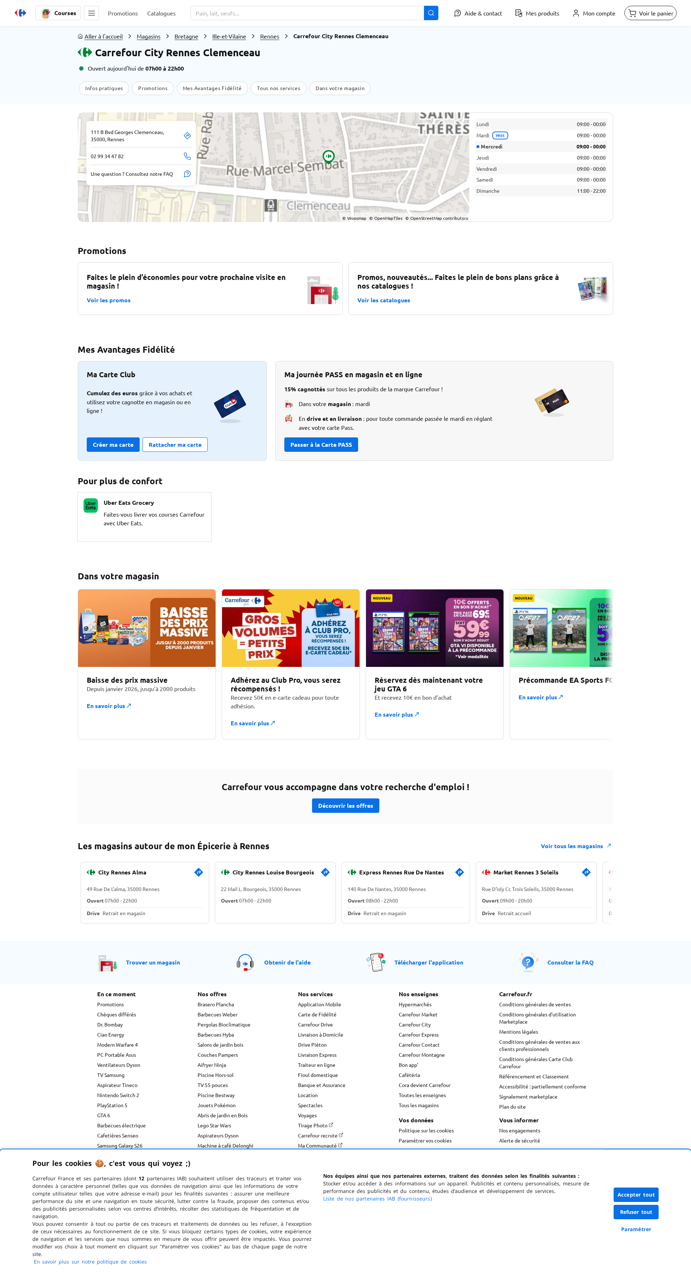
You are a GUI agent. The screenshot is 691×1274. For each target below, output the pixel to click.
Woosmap (354, 218)
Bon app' (408, 1064)
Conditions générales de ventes (535, 1004)
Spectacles (310, 1105)
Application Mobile (319, 1004)
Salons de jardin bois (220, 1044)
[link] (198, 875)
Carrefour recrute (318, 1135)
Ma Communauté (318, 1145)
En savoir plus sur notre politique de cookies (90, 1261)
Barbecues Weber (218, 1014)
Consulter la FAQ (570, 962)
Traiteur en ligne (316, 1064)
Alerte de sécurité (519, 1140)
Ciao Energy (110, 1034)
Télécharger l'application (428, 962)
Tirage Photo (313, 1125)
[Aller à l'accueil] (20, 13)
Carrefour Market (418, 1014)
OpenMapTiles (385, 218)
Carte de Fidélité (317, 1014)
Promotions (110, 1004)
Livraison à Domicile (320, 1034)
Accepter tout (636, 1194)
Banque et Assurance (322, 1085)
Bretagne (186, 36)
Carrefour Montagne (422, 1054)
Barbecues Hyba (216, 1034)
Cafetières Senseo (117, 1135)
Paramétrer (636, 1229)
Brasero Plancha (216, 1004)
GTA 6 (103, 1115)
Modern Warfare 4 (117, 1044)
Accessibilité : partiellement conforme (542, 1086)
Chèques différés (116, 1014)
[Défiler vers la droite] (596, 664)
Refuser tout (636, 1211)
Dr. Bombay (110, 1024)
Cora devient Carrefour (425, 1085)
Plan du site (512, 1106)
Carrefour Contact (419, 1044)
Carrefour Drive (315, 1024)
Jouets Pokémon (217, 1105)
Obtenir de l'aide (287, 962)
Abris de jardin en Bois (223, 1115)
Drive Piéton (312, 1044)
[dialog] (345, 1211)
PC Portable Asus (116, 1054)
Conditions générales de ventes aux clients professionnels (539, 1045)
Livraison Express (317, 1054)
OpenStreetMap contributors (436, 218)
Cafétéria (409, 1075)
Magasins (149, 36)
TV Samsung (111, 1075)
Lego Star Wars (214, 1125)
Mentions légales (518, 1031)
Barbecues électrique (121, 1125)
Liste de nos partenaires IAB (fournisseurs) (377, 1198)
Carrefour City (415, 1024)
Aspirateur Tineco (117, 1085)
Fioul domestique (318, 1075)
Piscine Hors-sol (216, 1075)
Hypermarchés (415, 1004)
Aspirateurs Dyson (218, 1135)
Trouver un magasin (153, 962)
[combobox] (314, 13)
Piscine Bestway (216, 1095)
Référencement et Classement (534, 1076)
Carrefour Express (419, 1034)
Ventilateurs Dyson (118, 1064)
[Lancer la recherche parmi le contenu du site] (431, 13)
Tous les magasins (419, 1105)
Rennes (269, 36)
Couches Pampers (218, 1054)
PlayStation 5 (112, 1105)
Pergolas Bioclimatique (224, 1024)
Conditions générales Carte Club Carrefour (536, 1062)
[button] (91, 13)
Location (308, 1095)
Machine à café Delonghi (225, 1145)
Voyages (307, 1115)
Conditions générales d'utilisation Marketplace (537, 1018)
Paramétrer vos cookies (425, 1140)
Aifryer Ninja (212, 1064)
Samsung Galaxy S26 (120, 1145)
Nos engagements (519, 1130)
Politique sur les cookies (426, 1130)
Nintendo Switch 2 (118, 1095)
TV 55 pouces (213, 1085)
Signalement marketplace (528, 1096)
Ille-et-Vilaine (229, 36)
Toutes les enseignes (422, 1095)
